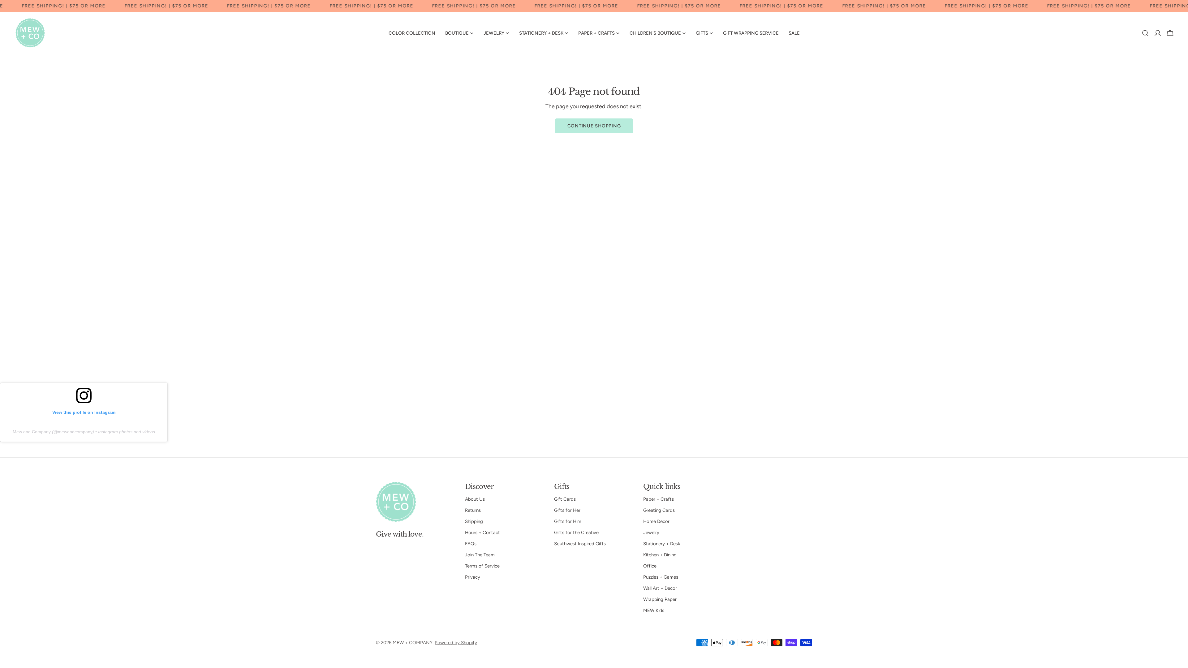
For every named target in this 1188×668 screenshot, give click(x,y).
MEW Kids (653, 610)
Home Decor (656, 521)
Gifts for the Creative (576, 532)
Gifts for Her (567, 510)
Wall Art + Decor (660, 588)
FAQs (470, 543)
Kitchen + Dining (660, 555)
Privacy (472, 577)
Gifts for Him (567, 521)
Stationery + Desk (661, 543)
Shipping (474, 521)
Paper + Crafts (658, 499)
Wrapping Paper (660, 599)
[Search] (1145, 33)
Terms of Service (482, 566)
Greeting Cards (659, 510)
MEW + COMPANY (413, 642)
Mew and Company (32, 431)
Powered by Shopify (456, 642)
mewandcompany (75, 431)
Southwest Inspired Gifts (580, 543)
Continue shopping (594, 126)
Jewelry (651, 532)
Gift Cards (565, 499)
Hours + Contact (482, 532)
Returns (473, 510)
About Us (475, 499)
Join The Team (480, 555)
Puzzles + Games (660, 577)
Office (649, 566)
